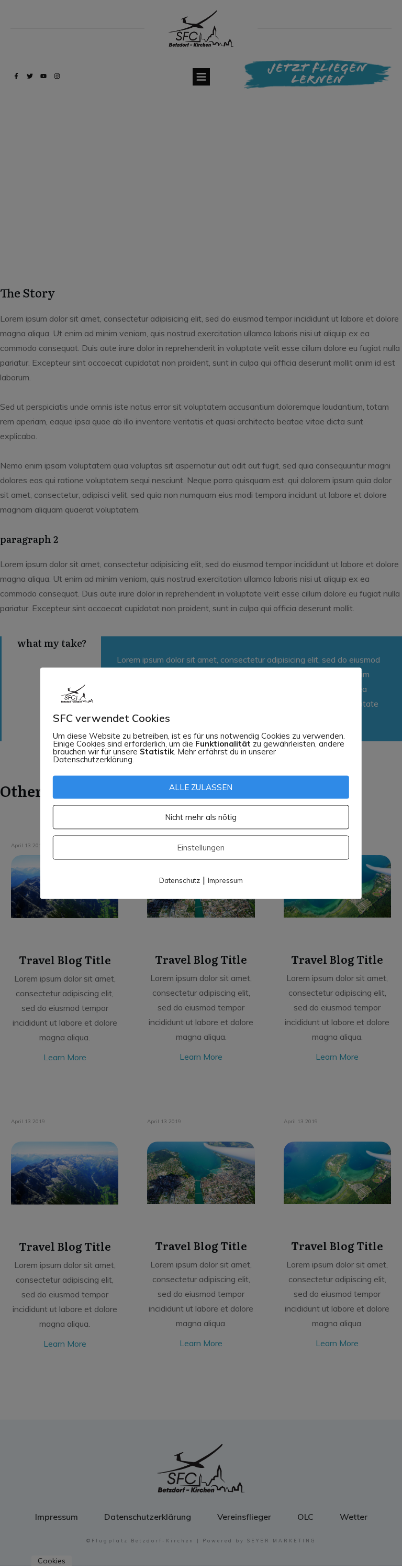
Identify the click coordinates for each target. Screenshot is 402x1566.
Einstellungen (201, 847)
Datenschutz (179, 880)
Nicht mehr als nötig (201, 817)
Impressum (225, 880)
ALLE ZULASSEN (200, 787)
